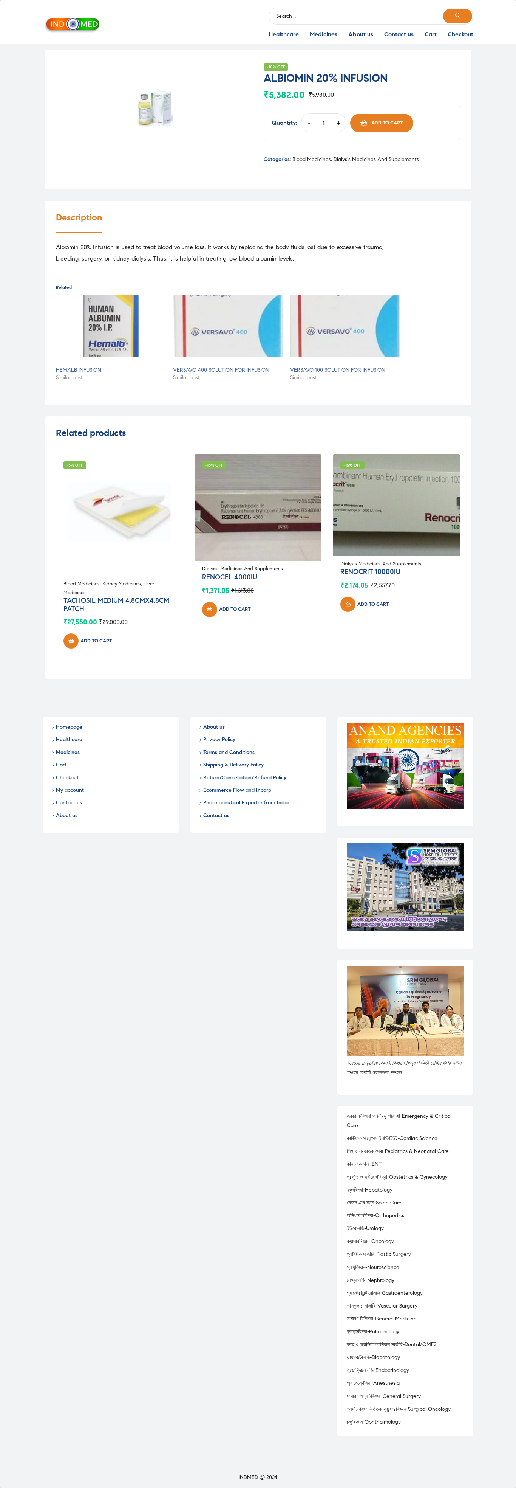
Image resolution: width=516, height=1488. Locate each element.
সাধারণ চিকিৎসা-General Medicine (382, 1319)
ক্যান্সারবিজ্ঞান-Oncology (370, 1241)
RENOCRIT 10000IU (370, 572)
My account (70, 790)
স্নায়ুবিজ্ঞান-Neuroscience (373, 1267)
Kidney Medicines (121, 584)
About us (360, 34)
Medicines (323, 34)
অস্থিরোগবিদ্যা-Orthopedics (375, 1215)
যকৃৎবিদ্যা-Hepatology (369, 1190)
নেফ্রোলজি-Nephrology (370, 1280)
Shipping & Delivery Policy (233, 765)
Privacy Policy (219, 739)
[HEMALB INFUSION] (110, 326)
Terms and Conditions (229, 752)
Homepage (69, 727)
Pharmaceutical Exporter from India (246, 802)
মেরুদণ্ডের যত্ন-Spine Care (374, 1202)
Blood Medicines (311, 159)
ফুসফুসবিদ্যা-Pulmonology (373, 1331)
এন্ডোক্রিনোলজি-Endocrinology (378, 1370)
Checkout (460, 34)
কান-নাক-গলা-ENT (364, 1164)
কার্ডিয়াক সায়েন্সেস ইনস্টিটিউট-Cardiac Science (392, 1138)
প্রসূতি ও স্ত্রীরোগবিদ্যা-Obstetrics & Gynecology (397, 1177)
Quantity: (284, 122)
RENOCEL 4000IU (229, 577)
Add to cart (387, 123)
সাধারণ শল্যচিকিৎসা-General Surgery (384, 1396)
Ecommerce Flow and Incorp (237, 790)
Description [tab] (79, 217)
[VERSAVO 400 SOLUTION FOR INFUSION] (228, 326)
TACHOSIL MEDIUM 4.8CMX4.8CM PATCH (116, 604)
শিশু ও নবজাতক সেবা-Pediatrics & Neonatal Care (398, 1151)
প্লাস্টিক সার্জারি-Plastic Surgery (379, 1254)
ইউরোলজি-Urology (365, 1228)
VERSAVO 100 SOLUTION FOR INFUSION (337, 370)
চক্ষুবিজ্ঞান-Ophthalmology (374, 1422)
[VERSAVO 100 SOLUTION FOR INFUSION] (345, 326)
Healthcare (284, 34)
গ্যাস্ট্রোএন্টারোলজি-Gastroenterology (385, 1293)
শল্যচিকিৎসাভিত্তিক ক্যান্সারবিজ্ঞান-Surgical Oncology (399, 1409)
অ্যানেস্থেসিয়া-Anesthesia (373, 1383)
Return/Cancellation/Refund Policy (244, 777)
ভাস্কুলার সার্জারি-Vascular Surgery (382, 1306)
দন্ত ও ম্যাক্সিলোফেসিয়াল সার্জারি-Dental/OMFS (391, 1344)
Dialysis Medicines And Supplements (376, 159)
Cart (431, 34)
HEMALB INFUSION (78, 370)
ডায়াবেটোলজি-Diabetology (373, 1357)
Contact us (399, 34)
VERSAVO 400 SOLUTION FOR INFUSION (221, 370)
